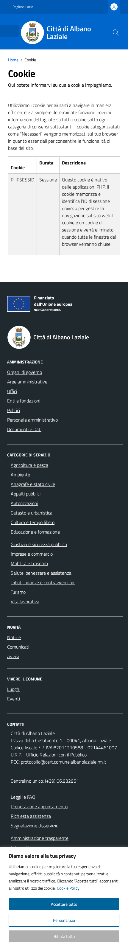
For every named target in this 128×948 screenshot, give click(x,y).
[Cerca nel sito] (116, 32)
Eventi (13, 698)
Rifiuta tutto (64, 936)
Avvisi (13, 656)
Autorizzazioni (24, 503)
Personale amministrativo (32, 419)
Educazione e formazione (35, 531)
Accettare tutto (64, 904)
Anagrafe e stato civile (33, 484)
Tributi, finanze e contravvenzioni (43, 582)
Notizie (14, 637)
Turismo (18, 592)
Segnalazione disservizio (34, 825)
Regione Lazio (23, 7)
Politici (13, 410)
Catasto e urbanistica (31, 512)
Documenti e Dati (24, 429)
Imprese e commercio (32, 553)
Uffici (12, 391)
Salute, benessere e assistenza (41, 572)
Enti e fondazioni (23, 400)
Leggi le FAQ (23, 797)
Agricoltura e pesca (29, 465)
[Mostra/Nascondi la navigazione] (10, 31)
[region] (64, 897)
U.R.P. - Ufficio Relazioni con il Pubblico (49, 754)
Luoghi (13, 689)
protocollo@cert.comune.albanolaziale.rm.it (63, 761)
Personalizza (64, 920)
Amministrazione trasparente (39, 838)
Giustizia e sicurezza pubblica (39, 544)
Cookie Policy (68, 888)
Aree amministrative (27, 381)
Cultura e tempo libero (32, 522)
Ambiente (20, 474)
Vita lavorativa (25, 601)
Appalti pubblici (25, 493)
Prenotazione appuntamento (39, 806)
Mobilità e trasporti (29, 563)
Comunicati (18, 646)
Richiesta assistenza (31, 816)
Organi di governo (24, 372)
